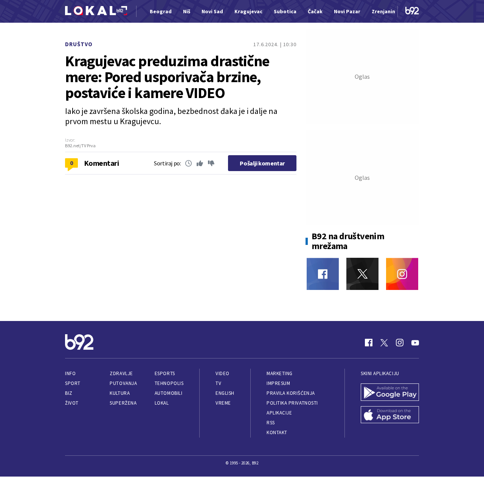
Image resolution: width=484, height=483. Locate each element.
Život (72, 403)
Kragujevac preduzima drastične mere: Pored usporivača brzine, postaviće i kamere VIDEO (167, 77)
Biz (69, 393)
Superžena (123, 403)
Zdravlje (121, 373)
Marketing (280, 373)
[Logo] (96, 11)
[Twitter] (362, 274)
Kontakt (277, 432)
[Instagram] (402, 274)
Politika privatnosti (292, 403)
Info (70, 373)
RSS (271, 422)
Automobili (168, 393)
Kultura (120, 393)
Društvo (79, 44)
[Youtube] (415, 342)
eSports (165, 373)
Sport (73, 383)
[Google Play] (390, 392)
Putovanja (123, 383)
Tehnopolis (169, 383)
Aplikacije (279, 413)
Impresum (278, 383)
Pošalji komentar (262, 163)
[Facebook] (323, 274)
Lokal (162, 403)
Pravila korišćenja (291, 393)
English (225, 393)
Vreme (223, 403)
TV (218, 383)
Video (223, 373)
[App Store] (390, 415)
